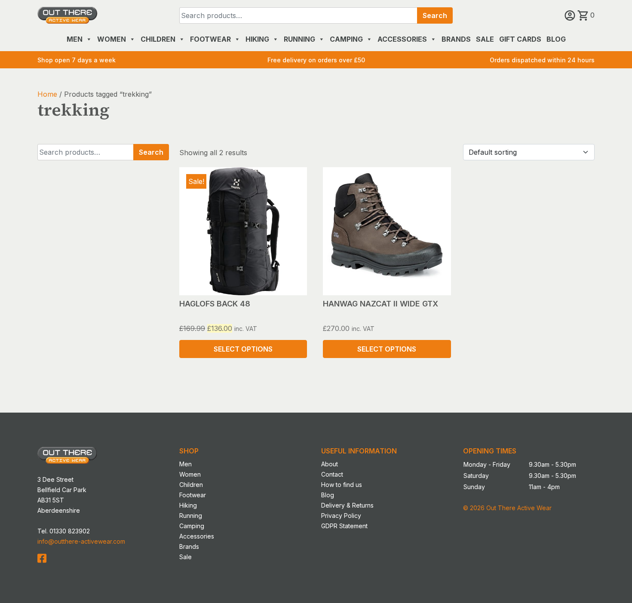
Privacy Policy (341, 515)
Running (299, 39)
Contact (332, 474)
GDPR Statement (344, 526)
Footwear (210, 39)
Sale (485, 39)
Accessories (402, 39)
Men (75, 39)
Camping (346, 39)
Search (435, 15)
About (329, 464)
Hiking (257, 39)
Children (158, 39)
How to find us (341, 484)
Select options (243, 349)
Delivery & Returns (347, 505)
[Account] (571, 15)
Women (111, 39)
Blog (556, 39)
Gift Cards (520, 39)
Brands (456, 39)
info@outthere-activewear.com (81, 541)
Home (47, 94)
